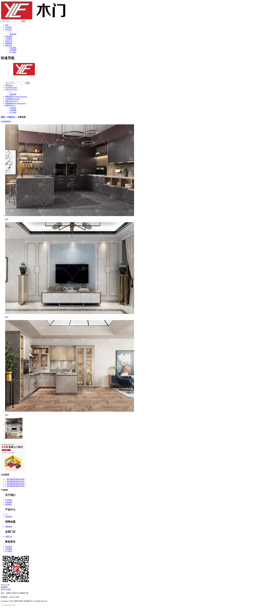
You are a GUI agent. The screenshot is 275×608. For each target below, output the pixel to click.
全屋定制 (12, 94)
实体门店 (8, 41)
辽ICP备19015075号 (8, 605)
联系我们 (8, 504)
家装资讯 (8, 45)
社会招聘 (8, 502)
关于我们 (8, 27)
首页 (7, 25)
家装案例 (8, 43)
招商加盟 (8, 36)
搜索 (23, 21)
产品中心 (8, 30)
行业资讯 (12, 108)
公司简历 (8, 500)
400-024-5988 (6, 589)
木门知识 (12, 112)
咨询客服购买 (6, 121)
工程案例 (8, 39)
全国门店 (8, 536)
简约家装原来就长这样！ (16, 479)
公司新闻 (12, 110)
